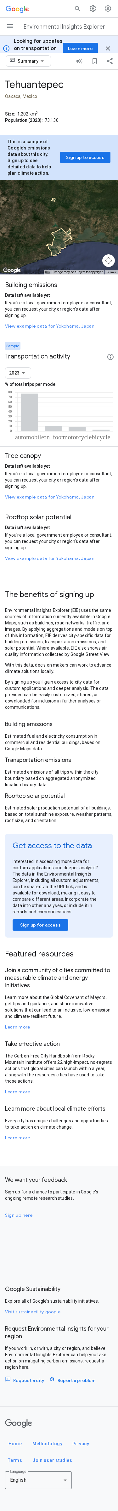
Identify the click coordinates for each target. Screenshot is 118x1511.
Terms (111, 272)
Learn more (17, 1027)
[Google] (18, 1423)
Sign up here (18, 1215)
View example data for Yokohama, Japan (50, 326)
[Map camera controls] (108, 260)
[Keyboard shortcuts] (47, 272)
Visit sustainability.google (33, 1312)
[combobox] (32, 61)
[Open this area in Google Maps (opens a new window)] (12, 270)
